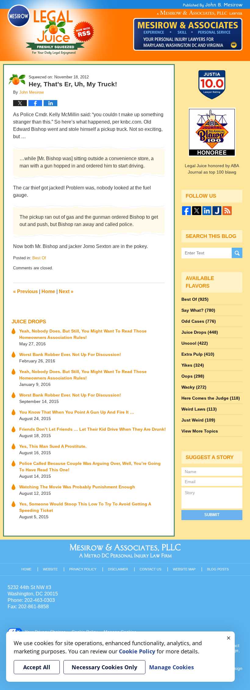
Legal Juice (51, 30)
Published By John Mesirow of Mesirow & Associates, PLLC (187, 26)
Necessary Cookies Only (104, 667)
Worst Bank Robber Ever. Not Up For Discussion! (70, 354)
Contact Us (150, 569)
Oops (192, 376)
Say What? (198, 310)
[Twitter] (196, 210)
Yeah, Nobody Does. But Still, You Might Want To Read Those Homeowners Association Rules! (83, 334)
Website (50, 569)
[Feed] (227, 210)
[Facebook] (186, 210)
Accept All (36, 667)
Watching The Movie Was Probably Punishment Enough (77, 486)
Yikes (192, 365)
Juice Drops (29, 322)
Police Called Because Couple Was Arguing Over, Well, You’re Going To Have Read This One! (90, 466)
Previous (25, 291)
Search (237, 253)
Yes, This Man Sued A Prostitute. (53, 446)
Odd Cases (198, 321)
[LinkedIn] (207, 210)
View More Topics (199, 431)
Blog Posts (218, 569)
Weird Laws (199, 409)
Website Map (184, 569)
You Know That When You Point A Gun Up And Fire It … (76, 412)
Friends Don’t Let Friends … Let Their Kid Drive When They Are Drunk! (92, 429)
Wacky (193, 387)
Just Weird (198, 420)
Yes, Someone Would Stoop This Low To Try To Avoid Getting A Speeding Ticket (85, 507)
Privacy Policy (82, 569)
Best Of (39, 258)
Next (66, 291)
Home (48, 291)
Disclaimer (118, 569)
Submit (212, 514)
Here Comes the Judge (210, 398)
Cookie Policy (137, 651)
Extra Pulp (197, 354)
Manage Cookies (171, 667)
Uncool (194, 343)
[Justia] (217, 210)
